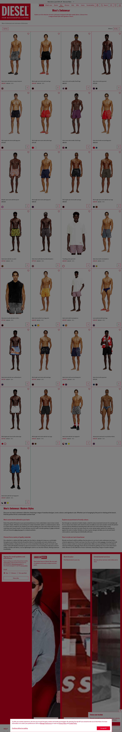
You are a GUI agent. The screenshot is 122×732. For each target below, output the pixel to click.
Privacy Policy (62, 723)
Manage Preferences (46, 723)
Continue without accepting (20, 728)
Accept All (103, 728)
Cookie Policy (73, 723)
